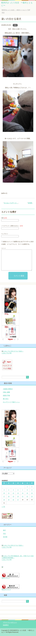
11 (8, 493)
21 (22, 496)
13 (18, 493)
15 (27, 493)
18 (8, 496)
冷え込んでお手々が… (11, 203)
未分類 (5, 537)
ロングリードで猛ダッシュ (11, 402)
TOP (16, 10)
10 (4, 493)
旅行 (4, 530)
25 (8, 499)
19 (13, 496)
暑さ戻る (5, 399)
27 (18, 499)
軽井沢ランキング (6, 589)
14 (22, 493)
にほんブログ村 (7, 353)
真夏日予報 (6, 395)
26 (13, 499)
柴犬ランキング (6, 578)
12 (13, 493)
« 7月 (3, 507)
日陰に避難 (6, 392)
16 (32, 493)
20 (18, 496)
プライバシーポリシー (10, 622)
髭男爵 (30, 203)
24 (4, 499)
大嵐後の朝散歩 (8, 389)
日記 (15, 25)
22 (27, 496)
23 (32, 496)
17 (4, 496)
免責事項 (5, 625)
